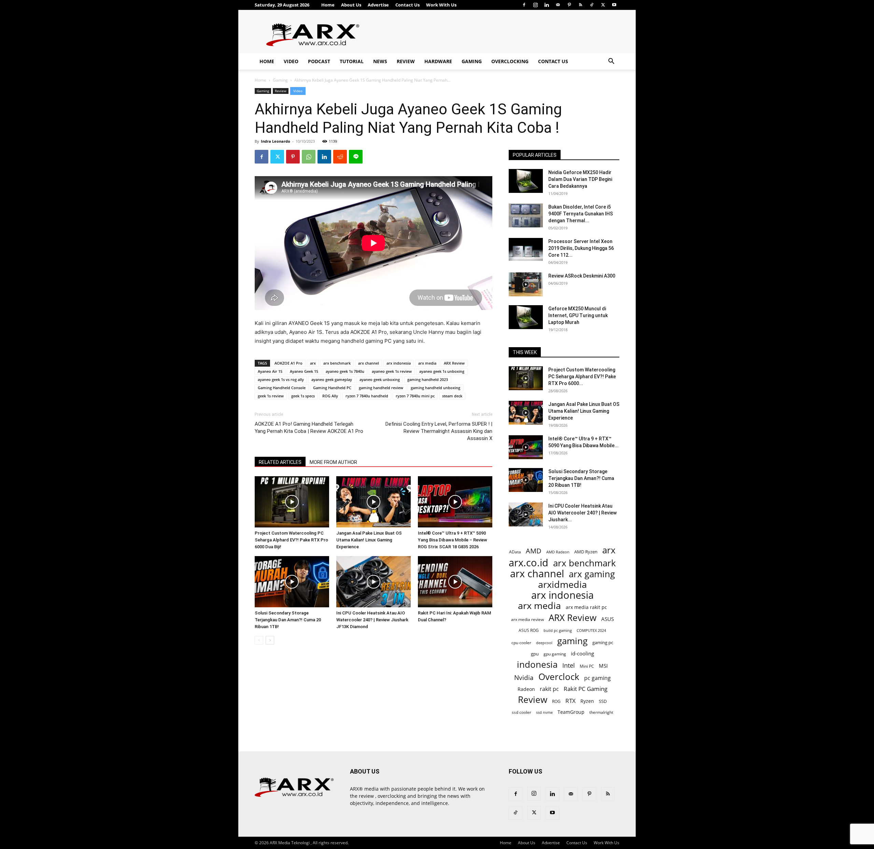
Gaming (472, 61)
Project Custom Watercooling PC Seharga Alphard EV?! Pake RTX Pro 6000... (582, 376)
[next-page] (270, 640)
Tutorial (352, 61)
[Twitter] (603, 5)
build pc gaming (558, 630)
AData (515, 551)
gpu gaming (555, 653)
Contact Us (407, 5)
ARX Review (454, 363)
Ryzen (587, 701)
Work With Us (441, 5)
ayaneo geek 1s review (392, 371)
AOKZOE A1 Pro (288, 363)
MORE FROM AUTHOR (333, 462)
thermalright (601, 712)
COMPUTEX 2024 (591, 630)
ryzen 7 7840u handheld (367, 395)
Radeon (526, 689)
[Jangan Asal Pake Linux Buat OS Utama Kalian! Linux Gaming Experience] (373, 501)
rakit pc (549, 688)
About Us (351, 5)
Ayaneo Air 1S (270, 371)
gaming (572, 641)
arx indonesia (398, 363)
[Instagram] (535, 5)
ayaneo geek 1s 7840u (345, 371)
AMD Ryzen (585, 552)
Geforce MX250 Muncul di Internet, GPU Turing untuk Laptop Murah (578, 315)
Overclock (558, 676)
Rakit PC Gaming (585, 688)
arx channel (368, 363)
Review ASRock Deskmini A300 (581, 276)
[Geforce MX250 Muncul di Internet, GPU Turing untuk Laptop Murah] (526, 317)
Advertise (378, 5)
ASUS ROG (529, 630)
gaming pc (602, 642)
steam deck (452, 395)
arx (313, 363)
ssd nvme (544, 712)
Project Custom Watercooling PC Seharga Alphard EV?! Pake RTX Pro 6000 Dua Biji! (291, 539)
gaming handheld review (381, 387)
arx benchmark (337, 363)
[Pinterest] (569, 5)
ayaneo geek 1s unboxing (441, 371)
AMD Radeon (557, 552)
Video (291, 61)
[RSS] (580, 5)
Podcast (319, 61)
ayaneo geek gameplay (331, 379)
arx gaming (592, 574)
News (380, 61)
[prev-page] (259, 640)
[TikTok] (592, 5)
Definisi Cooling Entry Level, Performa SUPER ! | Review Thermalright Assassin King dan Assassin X (438, 431)
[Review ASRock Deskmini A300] (526, 284)
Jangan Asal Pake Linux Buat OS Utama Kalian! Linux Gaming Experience (369, 539)
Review (406, 61)
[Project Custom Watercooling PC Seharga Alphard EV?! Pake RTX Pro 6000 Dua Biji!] (292, 501)
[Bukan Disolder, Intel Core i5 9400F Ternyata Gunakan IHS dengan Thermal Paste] (526, 215)
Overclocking (509, 61)
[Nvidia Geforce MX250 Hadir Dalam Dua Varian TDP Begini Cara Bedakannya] (526, 181)
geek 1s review (271, 395)
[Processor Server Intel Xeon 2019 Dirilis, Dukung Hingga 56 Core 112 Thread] (526, 250)
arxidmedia (562, 584)
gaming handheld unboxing (435, 387)
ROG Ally (330, 395)
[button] (611, 62)
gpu (535, 654)
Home (328, 5)
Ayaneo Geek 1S (304, 371)
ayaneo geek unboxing (380, 379)
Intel (568, 665)
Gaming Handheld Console (282, 387)
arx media (427, 363)
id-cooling (582, 653)
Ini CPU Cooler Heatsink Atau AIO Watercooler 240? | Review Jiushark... (582, 512)
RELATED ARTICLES (280, 462)
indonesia (537, 664)
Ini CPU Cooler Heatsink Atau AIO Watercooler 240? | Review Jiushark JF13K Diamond (372, 619)
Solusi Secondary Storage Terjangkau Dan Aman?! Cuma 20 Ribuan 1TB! (288, 619)
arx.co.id (528, 562)
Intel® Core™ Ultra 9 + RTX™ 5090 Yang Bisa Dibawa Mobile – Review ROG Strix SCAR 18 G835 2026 (452, 539)
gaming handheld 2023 (427, 379)
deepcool (544, 642)
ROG (556, 701)
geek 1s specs (303, 395)
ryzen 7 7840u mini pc (415, 395)
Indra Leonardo (275, 141)
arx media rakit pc (586, 607)
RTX (570, 700)
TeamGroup (571, 712)
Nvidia (524, 677)
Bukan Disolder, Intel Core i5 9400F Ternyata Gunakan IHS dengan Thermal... (580, 213)
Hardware (438, 61)
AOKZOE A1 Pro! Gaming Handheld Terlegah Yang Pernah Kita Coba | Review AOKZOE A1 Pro (309, 427)
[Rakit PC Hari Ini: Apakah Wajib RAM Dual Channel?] (455, 581)
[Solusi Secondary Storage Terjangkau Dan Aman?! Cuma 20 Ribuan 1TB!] (292, 581)
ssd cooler (521, 712)
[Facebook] (524, 5)
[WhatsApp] (308, 157)
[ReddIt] (340, 157)
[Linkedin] (546, 5)
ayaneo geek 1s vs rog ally (281, 379)
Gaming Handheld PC (332, 387)
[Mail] (558, 5)
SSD (603, 701)
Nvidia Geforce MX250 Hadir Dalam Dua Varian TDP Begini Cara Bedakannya (580, 179)
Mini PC (587, 666)
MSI (603, 665)
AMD (533, 550)
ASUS (607, 618)
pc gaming (597, 678)
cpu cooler (521, 642)
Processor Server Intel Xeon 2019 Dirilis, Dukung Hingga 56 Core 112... (581, 248)
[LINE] (356, 157)
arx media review (527, 619)
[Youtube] (614, 5)
